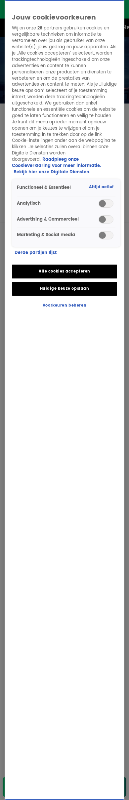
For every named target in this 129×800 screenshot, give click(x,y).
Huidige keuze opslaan (64, 288)
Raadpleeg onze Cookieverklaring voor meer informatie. (56, 162)
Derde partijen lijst (36, 253)
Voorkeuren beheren (64, 305)
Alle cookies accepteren (64, 271)
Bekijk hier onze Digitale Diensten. (52, 172)
